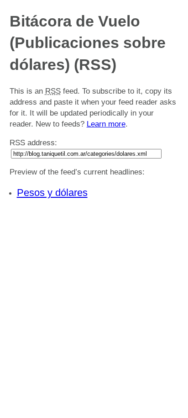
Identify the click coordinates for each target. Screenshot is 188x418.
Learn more (106, 124)
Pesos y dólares (52, 192)
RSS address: (33, 142)
